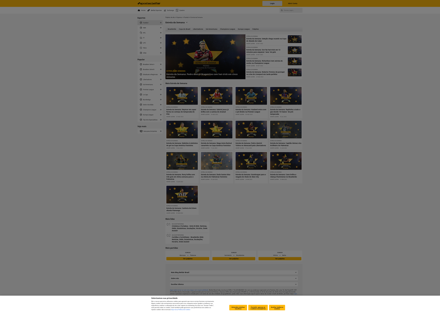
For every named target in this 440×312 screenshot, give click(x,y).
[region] (220, 304)
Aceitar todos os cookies (277, 308)
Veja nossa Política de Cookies (180, 310)
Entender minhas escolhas (238, 308)
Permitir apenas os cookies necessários (257, 308)
